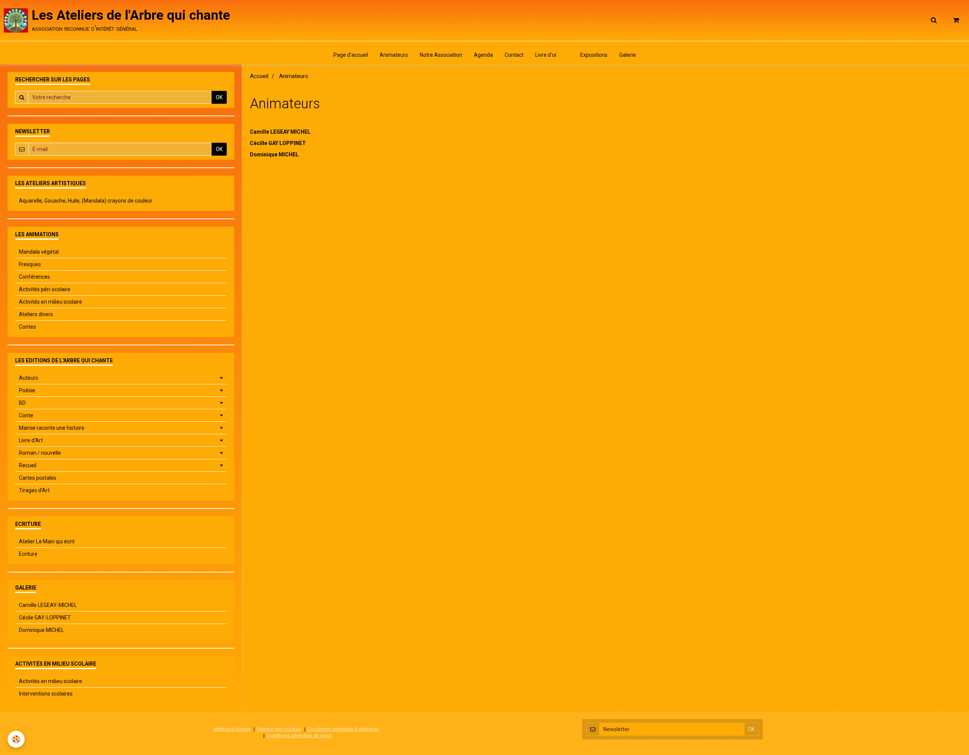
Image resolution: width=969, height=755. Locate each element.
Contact (514, 55)
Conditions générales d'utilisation (343, 729)
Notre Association (441, 55)
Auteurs (28, 378)
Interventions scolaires (46, 694)
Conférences (34, 277)
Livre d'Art (31, 440)
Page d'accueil (350, 55)
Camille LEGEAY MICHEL (280, 132)
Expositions (594, 55)
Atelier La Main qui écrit (47, 541)
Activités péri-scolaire (44, 289)
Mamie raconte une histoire (51, 428)
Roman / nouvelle (40, 453)
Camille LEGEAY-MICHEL (48, 605)
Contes (27, 327)
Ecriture (28, 554)
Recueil (27, 465)
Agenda (483, 55)
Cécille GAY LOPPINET (278, 143)
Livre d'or (546, 55)
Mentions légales (232, 729)
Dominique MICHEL (274, 154)
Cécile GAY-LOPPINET (45, 618)
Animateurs (394, 55)
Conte (26, 415)
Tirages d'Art (34, 490)
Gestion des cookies (279, 729)
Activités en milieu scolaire (50, 302)
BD (22, 403)
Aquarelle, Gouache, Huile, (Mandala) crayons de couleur (86, 201)
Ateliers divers (36, 314)
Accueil (259, 76)
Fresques (30, 264)
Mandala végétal (39, 252)
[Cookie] (16, 739)
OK (219, 97)
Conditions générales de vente (299, 735)
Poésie (27, 390)
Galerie (627, 55)
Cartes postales (37, 478)
